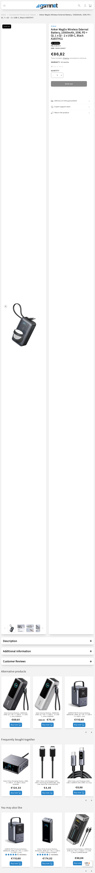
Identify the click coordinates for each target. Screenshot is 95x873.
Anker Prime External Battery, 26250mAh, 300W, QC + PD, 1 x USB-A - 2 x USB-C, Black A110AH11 (47, 850)
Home (3, 15)
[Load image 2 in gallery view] (21, 628)
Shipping (66, 58)
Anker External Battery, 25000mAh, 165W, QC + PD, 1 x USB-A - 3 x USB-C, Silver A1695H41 (47, 714)
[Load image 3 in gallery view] (30, 628)
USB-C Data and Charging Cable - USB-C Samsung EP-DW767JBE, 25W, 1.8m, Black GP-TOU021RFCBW (47, 782)
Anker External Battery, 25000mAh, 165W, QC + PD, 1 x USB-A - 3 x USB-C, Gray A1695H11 (16, 714)
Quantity (55, 71)
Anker (53, 26)
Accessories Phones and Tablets (22, 15)
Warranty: (55, 62)
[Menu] (91, 861)
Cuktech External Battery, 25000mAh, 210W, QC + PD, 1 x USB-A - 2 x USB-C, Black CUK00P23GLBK (79, 850)
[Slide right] (42, 628)
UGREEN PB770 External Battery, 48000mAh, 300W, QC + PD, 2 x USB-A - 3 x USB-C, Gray (79, 714)
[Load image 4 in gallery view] (39, 628)
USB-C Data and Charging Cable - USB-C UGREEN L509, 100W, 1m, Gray (79, 782)
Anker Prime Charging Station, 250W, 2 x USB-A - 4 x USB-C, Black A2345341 (15, 782)
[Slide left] (4, 628)
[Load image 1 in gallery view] (12, 628)
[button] (79, 5)
